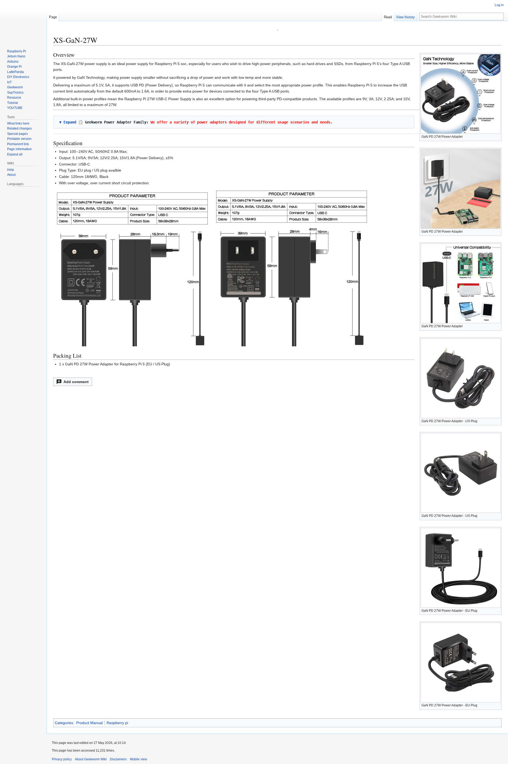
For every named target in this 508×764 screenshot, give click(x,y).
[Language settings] (40, 184)
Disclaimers (118, 759)
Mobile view (138, 759)
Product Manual (89, 723)
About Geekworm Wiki (91, 759)
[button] (72, 382)
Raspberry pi (117, 723)
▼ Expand (67, 122)
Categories (64, 723)
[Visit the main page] (23, 21)
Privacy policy (62, 759)
